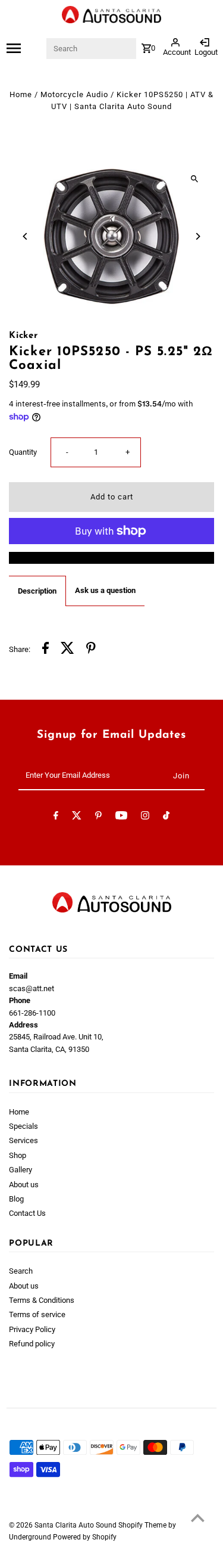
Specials (23, 1126)
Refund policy (32, 1343)
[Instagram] (145, 817)
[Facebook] (56, 817)
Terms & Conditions (41, 1300)
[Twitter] (76, 817)
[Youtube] (121, 817)
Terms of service (37, 1314)
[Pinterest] (98, 817)
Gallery (20, 1169)
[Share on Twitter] (67, 649)
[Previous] (25, 236)
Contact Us (27, 1213)
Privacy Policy (32, 1329)
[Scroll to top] (197, 1517)
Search (21, 1270)
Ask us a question (105, 590)
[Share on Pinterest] (91, 649)
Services (23, 1140)
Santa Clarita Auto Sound (76, 1525)
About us (24, 1184)
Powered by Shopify (85, 1537)
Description (37, 590)
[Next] (197, 236)
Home (21, 94)
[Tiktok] (166, 817)
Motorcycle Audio (74, 94)
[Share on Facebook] (45, 649)
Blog (16, 1198)
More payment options (111, 557)
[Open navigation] (26, 48)
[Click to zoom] (194, 178)
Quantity (23, 452)
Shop (17, 1155)
